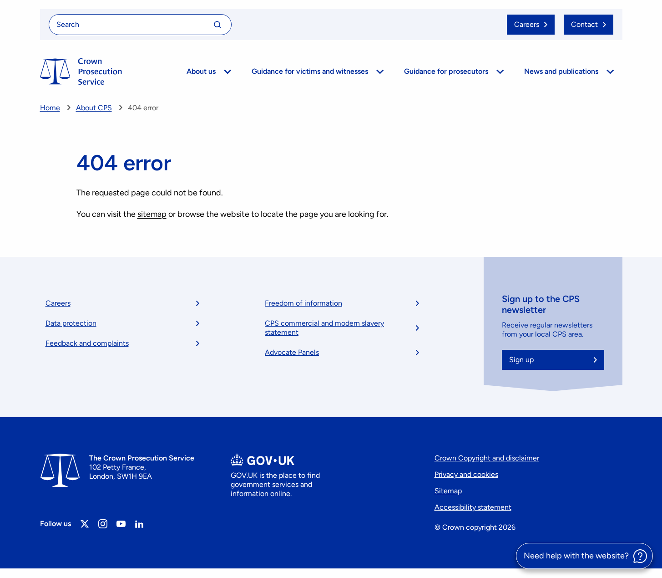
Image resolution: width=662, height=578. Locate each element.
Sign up (521, 359)
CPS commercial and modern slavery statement (324, 328)
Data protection (70, 323)
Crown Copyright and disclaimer (487, 458)
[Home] (81, 71)
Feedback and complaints (87, 343)
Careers (58, 303)
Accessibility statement (473, 507)
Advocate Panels (292, 352)
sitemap (152, 214)
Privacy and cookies (466, 474)
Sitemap (448, 490)
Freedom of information (303, 303)
